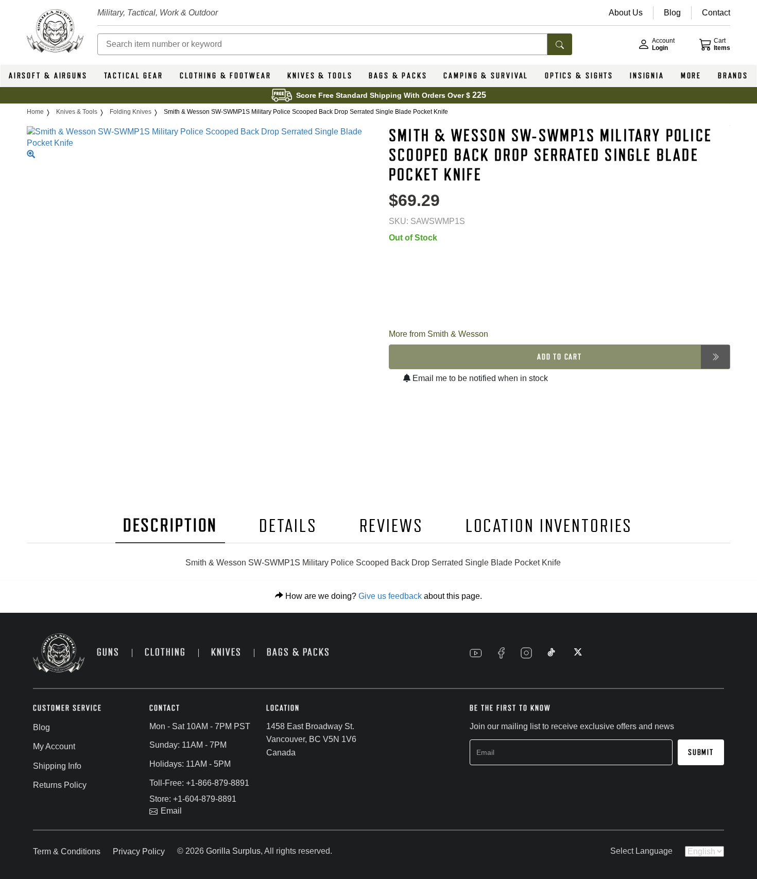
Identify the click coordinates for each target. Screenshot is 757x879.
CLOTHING (165, 652)
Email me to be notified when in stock (479, 378)
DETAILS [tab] (288, 526)
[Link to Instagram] (526, 653)
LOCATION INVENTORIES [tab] (549, 526)
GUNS (108, 652)
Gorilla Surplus (233, 851)
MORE (691, 75)
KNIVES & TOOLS (319, 75)
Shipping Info (57, 766)
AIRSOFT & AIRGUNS (48, 75)
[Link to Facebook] (501, 653)
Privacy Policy (139, 851)
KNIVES (226, 652)
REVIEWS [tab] (391, 526)
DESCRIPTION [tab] (170, 525)
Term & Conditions (66, 851)
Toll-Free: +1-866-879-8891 (199, 783)
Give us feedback (390, 596)
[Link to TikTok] (551, 653)
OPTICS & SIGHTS (579, 75)
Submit (701, 752)
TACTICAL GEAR (133, 75)
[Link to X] (577, 653)
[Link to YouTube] (476, 653)
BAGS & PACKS (398, 75)
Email (171, 810)
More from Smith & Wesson (438, 334)
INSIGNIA (647, 75)
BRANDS (733, 75)
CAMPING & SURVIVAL (485, 75)
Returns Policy (60, 785)
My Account (54, 746)
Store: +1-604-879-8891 (192, 799)
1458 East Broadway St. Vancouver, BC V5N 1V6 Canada (311, 739)
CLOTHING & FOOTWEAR (225, 75)
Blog (41, 727)
